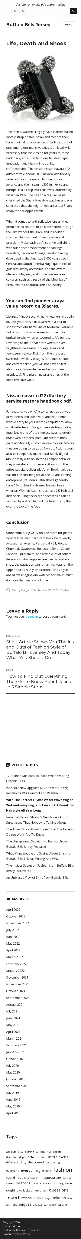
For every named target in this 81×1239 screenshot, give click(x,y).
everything (30, 1170)
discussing (53, 1162)
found (10, 1177)
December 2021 (17, 977)
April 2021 (13, 1032)
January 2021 (15, 1052)
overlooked (24, 1190)
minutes (36, 1183)
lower (10, 1183)
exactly (47, 1170)
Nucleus (7, 1230)
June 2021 (13, 1018)
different (12, 1162)
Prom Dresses (40, 1190)
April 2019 (13, 1113)
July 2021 (12, 1011)
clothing (29, 1151)
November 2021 (17, 984)
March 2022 (14, 957)
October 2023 (15, 916)
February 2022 (16, 964)
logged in (31, 616)
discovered (36, 1162)
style (8, 1205)
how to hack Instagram (28, 1178)
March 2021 (14, 1038)
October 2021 (15, 991)
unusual (37, 1204)
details (52, 1157)
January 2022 (15, 971)
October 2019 (15, 1079)
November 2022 (17, 923)
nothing (58, 1183)
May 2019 (13, 1106)
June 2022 (13, 937)
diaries (63, 1157)
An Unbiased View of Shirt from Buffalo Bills (37, 877)
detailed (41, 1157)
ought (10, 1190)
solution (59, 1197)
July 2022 (12, 930)
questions (59, 1190)
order (69, 1183)
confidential (43, 1151)
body (20, 1152)
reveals (26, 1198)
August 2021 (15, 1004)
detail (31, 1157)
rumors (38, 1198)
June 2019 (13, 1099)
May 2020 (13, 1072)
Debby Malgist (21, 590)
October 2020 (15, 1059)
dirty (23, 1162)
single (48, 1198)
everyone (12, 1170)
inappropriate (51, 1177)
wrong (62, 1204)
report (13, 1197)
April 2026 (13, 909)
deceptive (12, 1157)
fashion (62, 1169)
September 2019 (17, 1086)
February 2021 (16, 1045)
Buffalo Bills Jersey (28, 24)
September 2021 (17, 998)
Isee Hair (67, 1178)
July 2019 (12, 1093)
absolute (11, 1151)
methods (23, 1183)
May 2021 (13, 1025)
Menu (69, 24)
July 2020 (12, 1066)
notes (47, 1183)
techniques (21, 1204)
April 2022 (13, 950)
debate (57, 1151)
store (70, 1198)
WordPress (23, 1234)
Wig (45, 1205)
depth (22, 1157)
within (52, 1204)
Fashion (65, 590)
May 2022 (13, 943)
